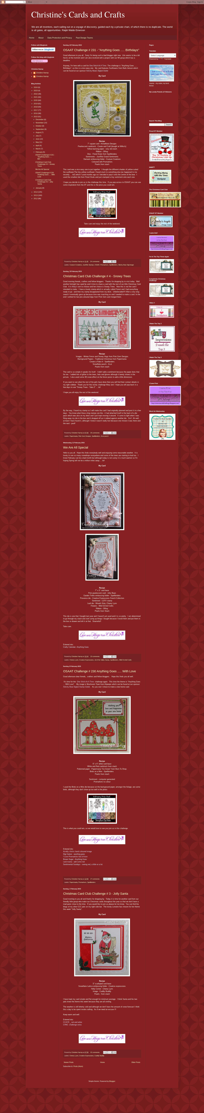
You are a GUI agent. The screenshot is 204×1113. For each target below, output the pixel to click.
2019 (36, 104)
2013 (36, 195)
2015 (36, 117)
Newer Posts (68, 1062)
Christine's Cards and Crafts (78, 14)
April (38, 146)
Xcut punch (105, 436)
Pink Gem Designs (84, 436)
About (40, 38)
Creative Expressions (86, 660)
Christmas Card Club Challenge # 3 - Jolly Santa (95, 893)
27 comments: (95, 879)
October (39, 126)
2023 (36, 91)
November (40, 123)
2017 (36, 110)
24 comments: (95, 261)
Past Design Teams (84, 38)
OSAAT (97, 265)
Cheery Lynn (74, 660)
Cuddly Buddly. (99, 1056)
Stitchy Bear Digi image (126, 265)
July (37, 136)
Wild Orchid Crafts (125, 660)
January (39, 188)
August (38, 132)
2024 (36, 87)
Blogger (112, 1081)
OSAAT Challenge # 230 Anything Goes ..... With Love (99, 671)
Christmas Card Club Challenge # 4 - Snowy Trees (97, 276)
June (38, 139)
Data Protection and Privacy (59, 38)
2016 (36, 113)
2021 (36, 97)
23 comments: (95, 656)
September (40, 129)
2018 (36, 107)
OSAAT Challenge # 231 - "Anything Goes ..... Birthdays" (101, 50)
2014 (36, 192)
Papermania (74, 436)
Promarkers (104, 265)
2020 (36, 100)
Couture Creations (76, 265)
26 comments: (95, 433)
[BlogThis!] (107, 261)
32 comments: (95, 1052)
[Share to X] (109, 261)
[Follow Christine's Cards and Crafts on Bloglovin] (43, 51)
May (37, 142)
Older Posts (135, 1062)
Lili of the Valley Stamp (102, 660)
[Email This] (104, 261)
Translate (167, 59)
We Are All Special (75, 447)
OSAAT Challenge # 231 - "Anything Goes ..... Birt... (45, 157)
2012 (36, 199)
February (39, 152)
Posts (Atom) (78, 1066)
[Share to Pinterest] (115, 261)
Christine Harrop (42, 73)
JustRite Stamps (88, 265)
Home (31, 38)
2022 (36, 94)
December (40, 120)
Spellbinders (113, 265)
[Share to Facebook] (112, 261)
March (38, 149)
